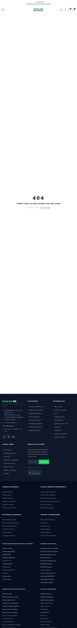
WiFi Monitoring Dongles (48, 498)
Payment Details (59, 437)
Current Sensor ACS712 (48, 573)
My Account (58, 406)
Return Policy (58, 420)
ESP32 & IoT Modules (36, 410)
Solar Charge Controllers (48, 492)
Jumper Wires (45, 612)
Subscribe (43, 462)
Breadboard (44, 609)
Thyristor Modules (8, 504)
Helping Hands (45, 624)
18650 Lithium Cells (8, 600)
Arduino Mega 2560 (8, 551)
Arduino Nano (6, 576)
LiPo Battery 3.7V (7, 618)
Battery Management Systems (50, 501)
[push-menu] (3, 10)
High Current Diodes (8, 501)
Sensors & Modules (35, 413)
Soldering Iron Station (47, 600)
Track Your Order (60, 410)
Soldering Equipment (47, 597)
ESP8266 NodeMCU (8, 558)
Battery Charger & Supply (10, 597)
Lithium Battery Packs (9, 519)
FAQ (55, 413)
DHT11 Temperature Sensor (49, 551)
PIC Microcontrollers (8, 570)
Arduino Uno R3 (7, 548)
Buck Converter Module (9, 609)
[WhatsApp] (13, 437)
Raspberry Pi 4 (6, 561)
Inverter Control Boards (48, 495)
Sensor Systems (46, 532)
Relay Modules (45, 529)
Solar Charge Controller (9, 615)
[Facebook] (4, 437)
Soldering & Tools (34, 430)
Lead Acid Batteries (8, 529)
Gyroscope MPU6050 (47, 576)
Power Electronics (9, 463)
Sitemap (6, 473)
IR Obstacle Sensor (46, 567)
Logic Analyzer (45, 606)
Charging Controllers (8, 535)
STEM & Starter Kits (35, 427)
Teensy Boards (7, 579)
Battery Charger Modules (10, 523)
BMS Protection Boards (9, 526)
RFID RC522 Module (47, 582)
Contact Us (58, 430)
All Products (7, 450)
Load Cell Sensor (46, 570)
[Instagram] (9, 437)
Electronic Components (11, 460)
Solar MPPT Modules (47, 508)
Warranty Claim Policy (61, 423)
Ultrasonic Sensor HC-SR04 (49, 548)
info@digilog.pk (10, 426)
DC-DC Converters (46, 504)
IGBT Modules (6, 495)
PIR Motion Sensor (46, 564)
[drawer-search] (61, 10)
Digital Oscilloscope (47, 603)
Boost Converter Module (10, 612)
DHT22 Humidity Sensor (48, 554)
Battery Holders (7, 532)
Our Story (7, 456)
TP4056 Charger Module (10, 603)
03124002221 (40, 2)
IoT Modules (44, 523)
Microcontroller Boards (48, 519)
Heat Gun (44, 615)
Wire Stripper (45, 618)
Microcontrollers (34, 417)
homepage (45, 208)
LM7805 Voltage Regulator (10, 606)
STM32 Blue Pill (7, 564)
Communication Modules (48, 535)
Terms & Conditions (60, 434)
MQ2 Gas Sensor (46, 558)
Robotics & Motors (35, 420)
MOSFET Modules (8, 498)
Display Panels (45, 526)
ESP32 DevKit (6, 554)
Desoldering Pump (46, 621)
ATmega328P (6, 567)
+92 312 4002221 (10, 422)
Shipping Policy (59, 417)
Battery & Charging (10, 470)
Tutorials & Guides (9, 453)
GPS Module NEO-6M (47, 579)
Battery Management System (11, 624)
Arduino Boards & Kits (36, 406)
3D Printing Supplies (35, 423)
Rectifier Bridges (7, 492)
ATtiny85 (5, 573)
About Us (57, 427)
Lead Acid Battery (7, 621)
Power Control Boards (9, 508)
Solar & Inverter (9, 467)
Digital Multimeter (46, 594)
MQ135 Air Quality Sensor (48, 561)
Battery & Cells (7, 594)
